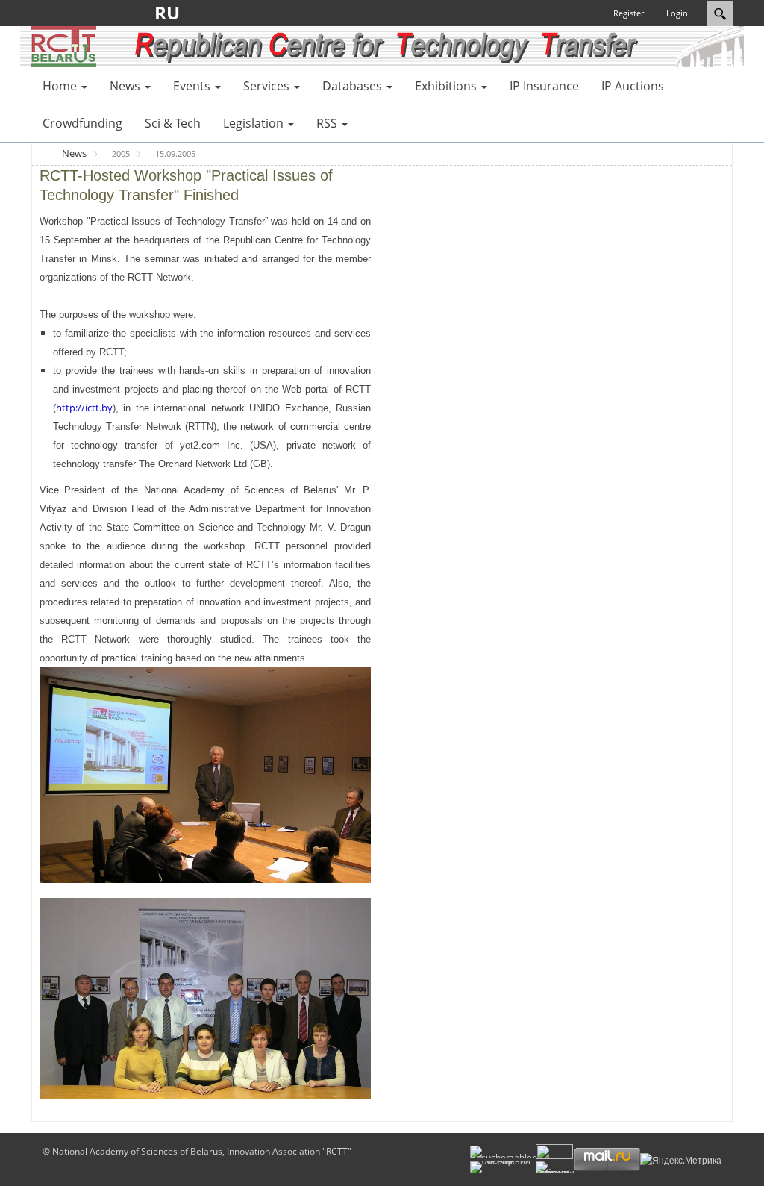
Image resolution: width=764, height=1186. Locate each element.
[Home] (63, 45)
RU (171, 12)
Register (628, 13)
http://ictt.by (84, 407)
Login (677, 13)
